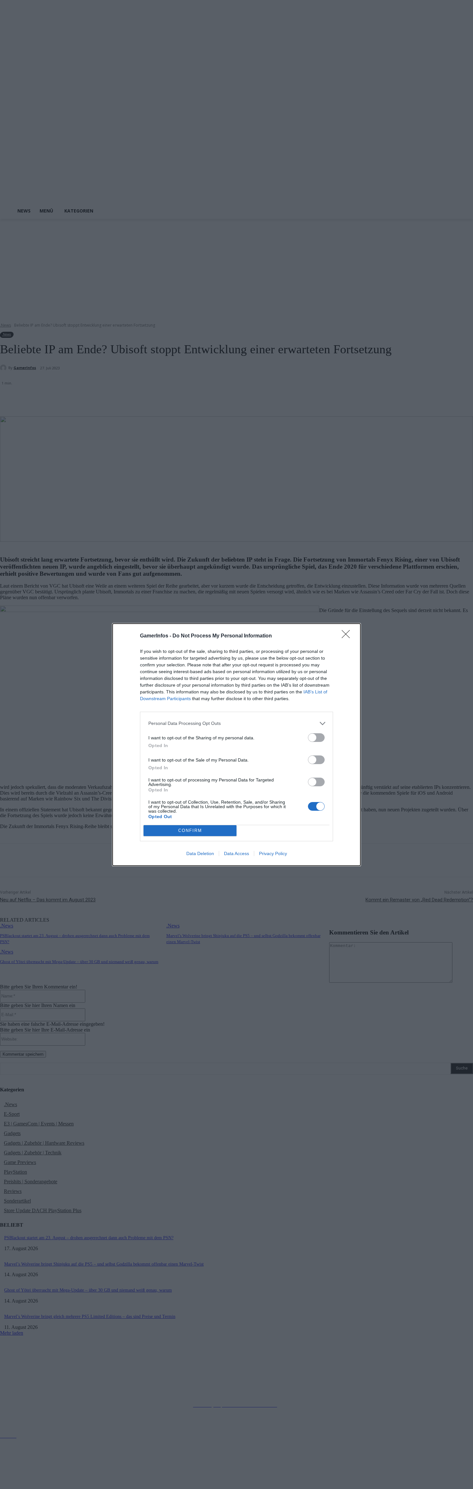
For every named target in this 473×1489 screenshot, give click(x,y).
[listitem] (236, 723)
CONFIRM (190, 830)
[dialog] (236, 745)
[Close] (348, 636)
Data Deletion (200, 853)
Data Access (236, 853)
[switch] (316, 737)
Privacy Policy (273, 853)
